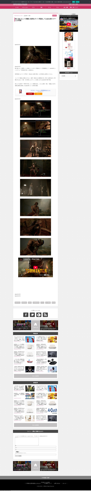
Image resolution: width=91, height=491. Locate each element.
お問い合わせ (57, 483)
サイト (16, 449)
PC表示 (43, 482)
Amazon (38, 93)
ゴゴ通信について (48, 483)
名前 (15, 445)
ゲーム (49, 7)
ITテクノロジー (25, 7)
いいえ (77, 1)
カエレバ (42, 91)
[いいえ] (89, 1)
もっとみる (35, 376)
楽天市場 (30, 93)
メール (16, 447)
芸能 (41, 7)
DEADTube (24, 302)
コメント (16, 437)
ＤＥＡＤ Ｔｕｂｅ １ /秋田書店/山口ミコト (41, 90)
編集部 (26, 15)
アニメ (57, 7)
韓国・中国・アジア (74, 7)
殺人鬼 (53, 302)
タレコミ (65, 483)
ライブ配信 (48, 302)
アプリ (33, 7)
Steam (30, 302)
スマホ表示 (47, 482)
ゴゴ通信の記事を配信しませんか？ (33, 483)
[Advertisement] (35, 31)
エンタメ (17, 7)
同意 (73, 1)
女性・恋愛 (66, 7)
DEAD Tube (17, 302)
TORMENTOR (36, 302)
